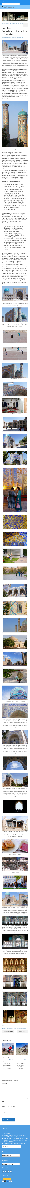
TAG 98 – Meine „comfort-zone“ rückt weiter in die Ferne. (15, 1136)
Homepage (4, 1112)
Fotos (10, 37)
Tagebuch (14, 37)
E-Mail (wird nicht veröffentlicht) (9, 1106)
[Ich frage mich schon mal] (22, 1049)
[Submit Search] (3, 1146)
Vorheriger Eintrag (8, 1031)
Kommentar (4, 1083)
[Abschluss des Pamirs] (8, 1049)
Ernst (5, 1138)
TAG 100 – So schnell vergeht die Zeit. (18, 1138)
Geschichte (11, 1028)
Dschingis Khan (6, 1028)
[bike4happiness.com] (11, 7)
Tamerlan (24, 1028)
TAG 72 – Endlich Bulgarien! (18, 1143)
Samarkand (20, 1028)
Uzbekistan (18, 37)
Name (3, 1101)
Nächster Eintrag (22, 1031)
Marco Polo (16, 1028)
